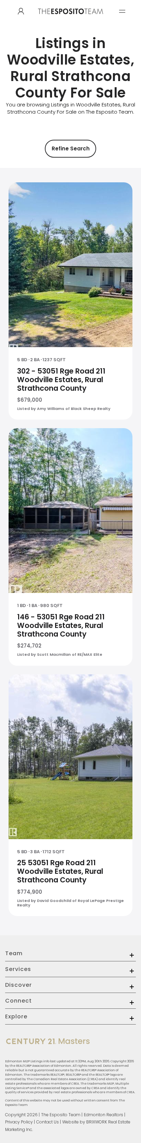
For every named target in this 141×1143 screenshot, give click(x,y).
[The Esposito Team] (70, 18)
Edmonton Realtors (103, 1115)
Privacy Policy (19, 1122)
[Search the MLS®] (21, 11)
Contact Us (47, 1122)
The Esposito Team (60, 1115)
